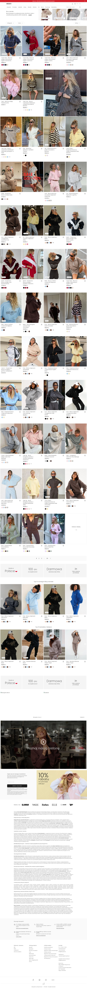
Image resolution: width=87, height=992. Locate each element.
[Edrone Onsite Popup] (43, 496)
